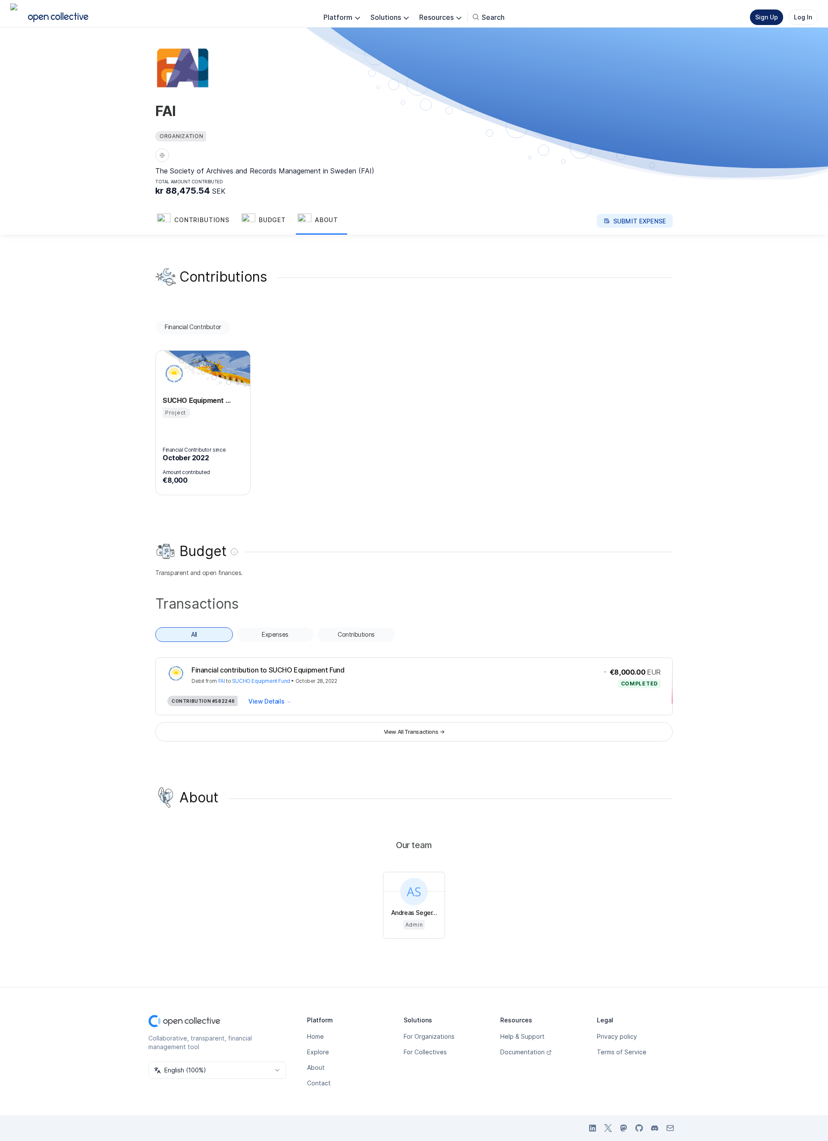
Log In (803, 17)
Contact (319, 1083)
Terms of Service (621, 1052)
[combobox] (217, 1070)
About (316, 1067)
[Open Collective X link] (608, 1128)
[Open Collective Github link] (639, 1128)
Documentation (522, 1052)
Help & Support (522, 1036)
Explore (318, 1052)
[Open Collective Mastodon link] (624, 1128)
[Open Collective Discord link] (655, 1128)
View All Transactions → (414, 731)
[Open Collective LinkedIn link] (592, 1128)
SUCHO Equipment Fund (261, 681)
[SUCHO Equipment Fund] (173, 373)
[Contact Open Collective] (670, 1128)
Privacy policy (617, 1036)
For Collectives (425, 1052)
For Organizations (429, 1036)
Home (315, 1036)
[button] (197, 221)
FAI (221, 681)
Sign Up (766, 17)
